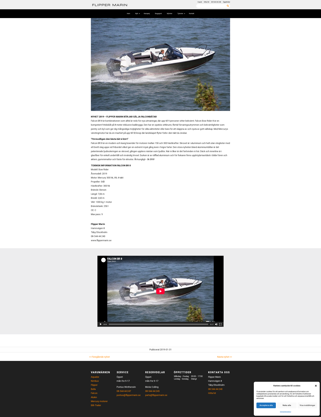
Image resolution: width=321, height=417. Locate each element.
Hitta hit (206, 2)
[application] (160, 291)
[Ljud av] (216, 324)
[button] (316, 385)
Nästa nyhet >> (224, 357)
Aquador (95, 377)
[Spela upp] (100, 324)
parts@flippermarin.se (156, 395)
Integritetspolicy (285, 412)
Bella (93, 389)
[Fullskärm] (220, 324)
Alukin (94, 397)
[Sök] (228, 6)
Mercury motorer (99, 401)
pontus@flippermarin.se (129, 395)
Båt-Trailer (96, 405)
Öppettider (226, 2)
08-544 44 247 (124, 391)
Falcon (94, 393)
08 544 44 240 (216, 2)
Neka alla (287, 405)
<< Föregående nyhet (99, 357)
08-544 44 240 (215, 389)
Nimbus (95, 381)
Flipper (94, 385)
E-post (200, 2)
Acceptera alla (266, 405)
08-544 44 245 (152, 391)
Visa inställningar (307, 405)
